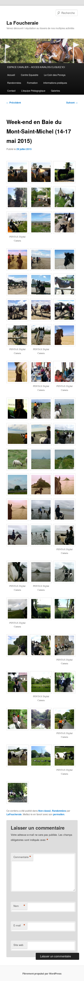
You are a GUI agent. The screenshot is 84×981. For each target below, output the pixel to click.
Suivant (72, 102)
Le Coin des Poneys (54, 74)
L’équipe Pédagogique (33, 90)
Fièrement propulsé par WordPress (42, 973)
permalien (58, 814)
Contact (11, 90)
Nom (19, 906)
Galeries (55, 90)
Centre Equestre (29, 74)
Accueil (11, 74)
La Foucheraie (22, 22)
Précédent (13, 102)
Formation (32, 82)
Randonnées (14, 82)
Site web (18, 945)
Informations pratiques (55, 82)
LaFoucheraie (14, 814)
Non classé (44, 810)
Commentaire (22, 857)
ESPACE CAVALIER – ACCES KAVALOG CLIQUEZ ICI (36, 67)
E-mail (19, 925)
